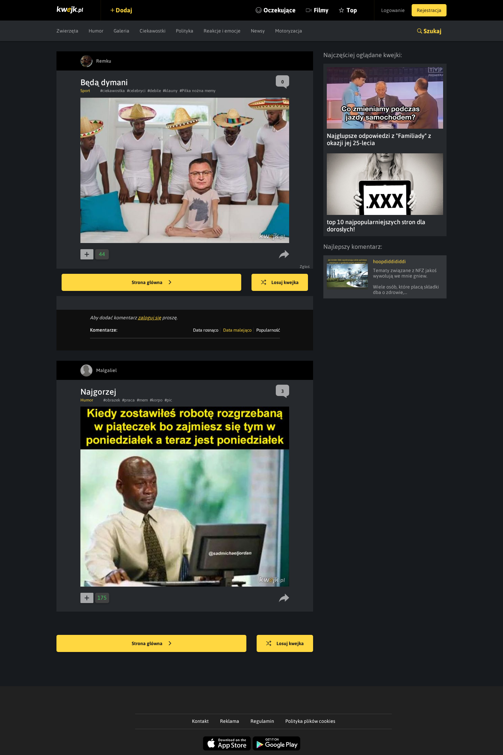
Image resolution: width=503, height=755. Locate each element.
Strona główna (148, 282)
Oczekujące (279, 10)
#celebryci (136, 90)
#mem (142, 400)
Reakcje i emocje (222, 31)
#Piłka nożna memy (198, 90)
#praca (128, 400)
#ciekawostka (112, 90)
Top (352, 10)
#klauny (170, 90)
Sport (85, 90)
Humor (96, 31)
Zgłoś (305, 267)
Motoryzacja (288, 31)
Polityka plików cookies (310, 721)
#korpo (156, 400)
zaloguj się (149, 317)
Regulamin (262, 721)
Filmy (321, 10)
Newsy (258, 31)
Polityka (184, 31)
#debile (154, 90)
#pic (168, 400)
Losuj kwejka (285, 282)
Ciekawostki (153, 31)
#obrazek (111, 400)
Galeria (121, 31)
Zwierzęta (67, 31)
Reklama (229, 721)
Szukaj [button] (432, 31)
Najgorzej (98, 391)
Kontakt (200, 721)
